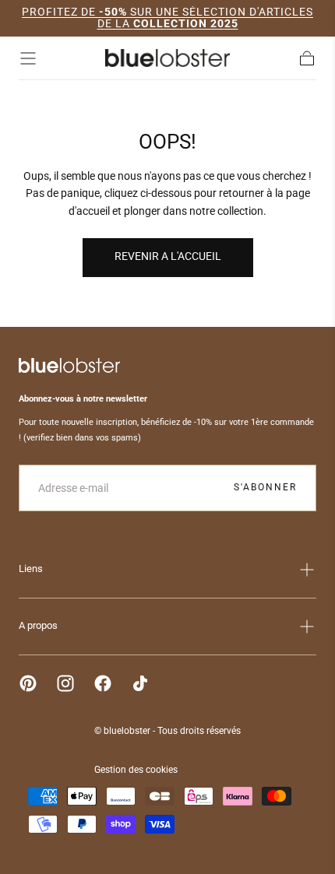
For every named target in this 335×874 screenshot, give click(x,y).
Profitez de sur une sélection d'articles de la (167, 17)
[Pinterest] (28, 683)
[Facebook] (103, 683)
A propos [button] (38, 625)
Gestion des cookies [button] (136, 769)
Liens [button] (31, 568)
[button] (28, 58)
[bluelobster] (69, 365)
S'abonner (265, 487)
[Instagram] (65, 683)
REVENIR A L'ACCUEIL (168, 256)
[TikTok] (140, 683)
